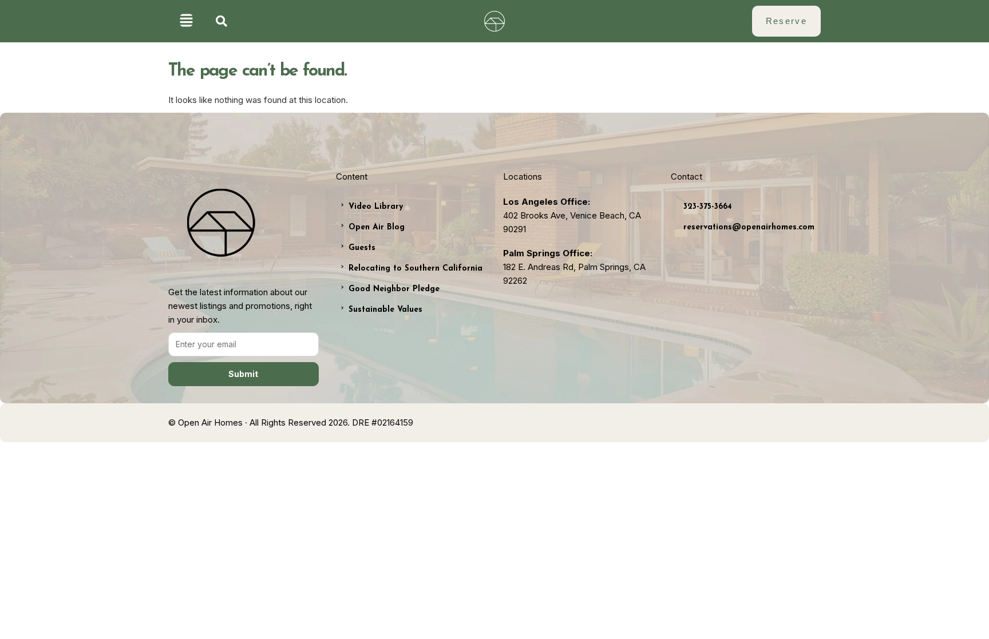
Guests (362, 248)
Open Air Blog (377, 227)
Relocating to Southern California (415, 268)
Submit (243, 374)
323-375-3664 (707, 207)
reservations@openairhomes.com (748, 227)
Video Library (376, 207)
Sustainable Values (385, 309)
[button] (186, 21)
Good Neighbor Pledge (394, 289)
